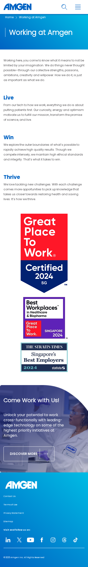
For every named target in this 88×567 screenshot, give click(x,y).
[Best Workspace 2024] (44, 340)
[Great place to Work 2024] (44, 292)
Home (9, 17)
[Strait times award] (44, 371)
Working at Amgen (32, 17)
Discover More (23, 453)
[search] (64, 7)
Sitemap (8, 521)
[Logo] (44, 484)
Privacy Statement (14, 513)
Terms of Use (10, 504)
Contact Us (9, 496)
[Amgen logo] (17, 7)
